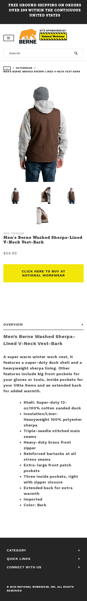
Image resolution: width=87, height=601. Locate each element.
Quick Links (18, 559)
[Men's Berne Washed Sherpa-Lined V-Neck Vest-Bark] (43, 134)
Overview (13, 324)
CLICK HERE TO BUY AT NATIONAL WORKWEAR (43, 273)
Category (16, 550)
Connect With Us (24, 567)
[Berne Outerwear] (28, 36)
